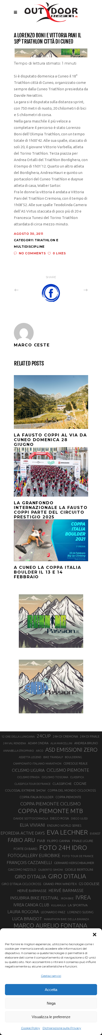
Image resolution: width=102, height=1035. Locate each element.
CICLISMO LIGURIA (28, 770)
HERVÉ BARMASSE (66, 890)
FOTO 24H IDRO (63, 847)
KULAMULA (58, 905)
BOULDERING (73, 757)
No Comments (32, 253)
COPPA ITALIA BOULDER (36, 797)
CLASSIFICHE (62, 784)
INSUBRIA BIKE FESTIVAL (34, 897)
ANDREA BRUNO (86, 743)
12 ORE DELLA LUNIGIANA (18, 736)
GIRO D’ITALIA (67, 876)
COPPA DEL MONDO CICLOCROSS (72, 790)
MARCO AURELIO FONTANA (50, 925)
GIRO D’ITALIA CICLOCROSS (21, 884)
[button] (94, 934)
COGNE (80, 783)
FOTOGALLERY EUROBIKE (34, 855)
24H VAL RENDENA (14, 743)
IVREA (83, 897)
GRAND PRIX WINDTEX (60, 884)
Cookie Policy (30, 1028)
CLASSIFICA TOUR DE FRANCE (32, 783)
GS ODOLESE (89, 884)
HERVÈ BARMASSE (32, 891)
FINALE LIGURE (82, 840)
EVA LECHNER (67, 832)
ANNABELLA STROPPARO (18, 750)
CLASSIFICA (77, 777)
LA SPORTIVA (78, 905)
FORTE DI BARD (25, 849)
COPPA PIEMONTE (68, 797)
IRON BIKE (67, 898)
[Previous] (27, 290)
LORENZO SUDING (80, 912)
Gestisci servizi (51, 976)
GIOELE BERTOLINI (79, 869)
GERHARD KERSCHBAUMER (74, 863)
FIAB (41, 841)
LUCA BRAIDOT (27, 918)
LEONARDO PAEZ (53, 912)
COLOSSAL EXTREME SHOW (25, 790)
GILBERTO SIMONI (50, 869)
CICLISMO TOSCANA (55, 777)
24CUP (44, 736)
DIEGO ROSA (59, 818)
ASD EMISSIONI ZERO (71, 749)
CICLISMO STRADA (28, 777)
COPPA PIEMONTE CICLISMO (50, 803)
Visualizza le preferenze (51, 1017)
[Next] (74, 290)
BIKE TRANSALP (53, 757)
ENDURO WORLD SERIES (64, 825)
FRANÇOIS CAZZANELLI (29, 862)
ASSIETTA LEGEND (30, 757)
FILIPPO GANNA (58, 841)
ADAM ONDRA (38, 743)
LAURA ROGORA (23, 911)
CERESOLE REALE (75, 763)
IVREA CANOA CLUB (31, 905)
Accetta (51, 989)
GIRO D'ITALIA (30, 876)
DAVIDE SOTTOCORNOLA (30, 818)
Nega (51, 1003)
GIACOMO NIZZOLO (22, 869)
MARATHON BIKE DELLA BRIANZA (66, 919)
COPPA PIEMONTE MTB (50, 811)
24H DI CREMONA (65, 736)
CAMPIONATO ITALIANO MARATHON (37, 763)
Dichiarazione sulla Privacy (62, 1028)
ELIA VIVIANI (32, 824)
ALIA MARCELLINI (61, 743)
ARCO (39, 750)
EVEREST (95, 833)
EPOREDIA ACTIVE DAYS (22, 833)
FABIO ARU (21, 840)
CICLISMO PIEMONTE (68, 770)
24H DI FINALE (90, 736)
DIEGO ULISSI (79, 818)
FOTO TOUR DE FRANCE (77, 856)
